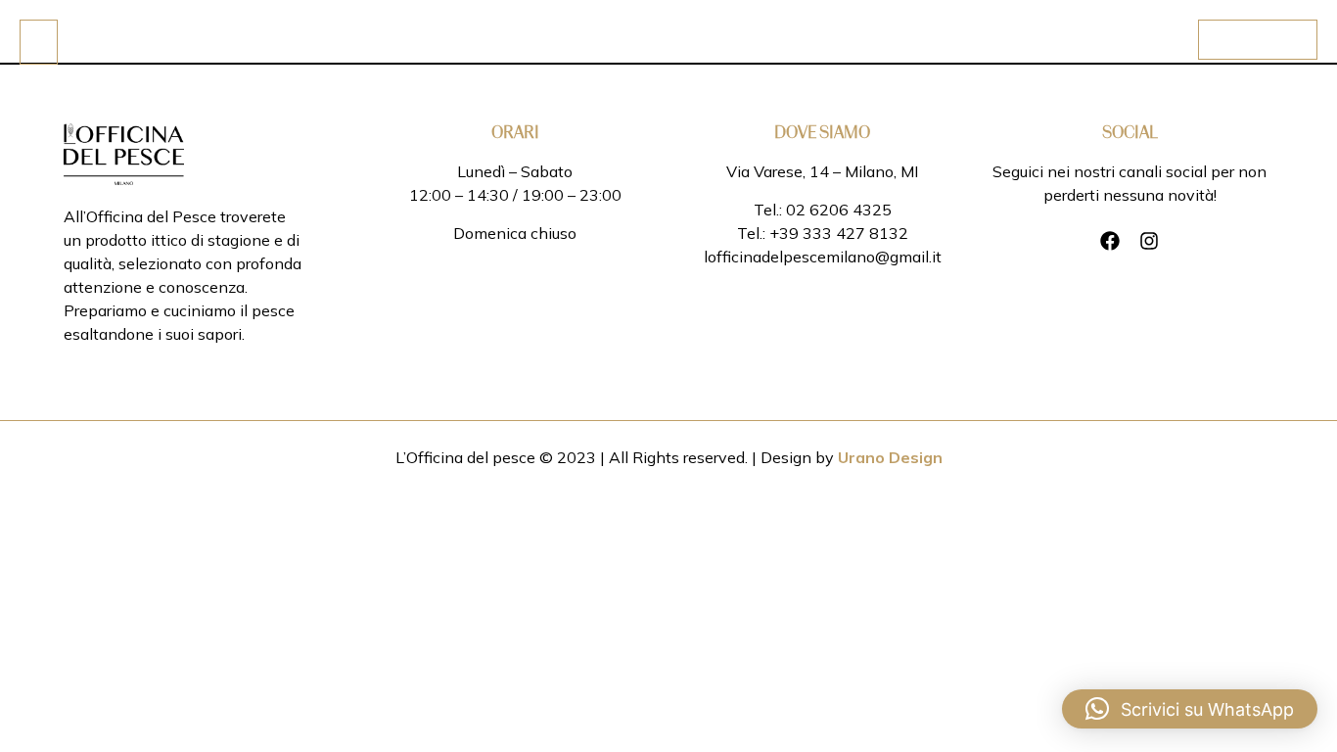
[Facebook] (1110, 240)
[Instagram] (1149, 240)
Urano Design (890, 457)
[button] (1189, 708)
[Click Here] (39, 42)
